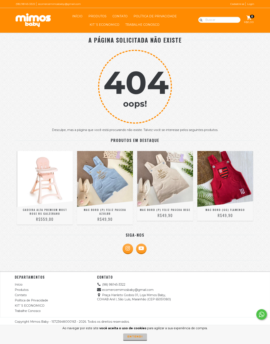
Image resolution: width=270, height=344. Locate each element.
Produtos (97, 16)
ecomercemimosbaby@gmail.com (59, 3)
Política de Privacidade (155, 16)
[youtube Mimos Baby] (141, 249)
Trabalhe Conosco (142, 25)
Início (77, 16)
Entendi (135, 336)
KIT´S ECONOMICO (104, 25)
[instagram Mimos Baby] (128, 249)
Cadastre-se (237, 3)
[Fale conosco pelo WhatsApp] (261, 314)
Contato (120, 16)
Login (250, 3)
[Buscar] (200, 19)
